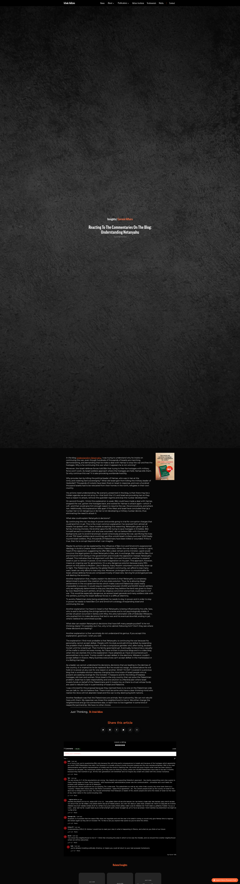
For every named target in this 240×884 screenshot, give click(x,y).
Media (161, 3)
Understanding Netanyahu (88, 458)
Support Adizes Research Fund (225, 880)
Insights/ (112, 219)
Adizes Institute (138, 3)
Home (102, 3)
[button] (111, 3)
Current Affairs (125, 219)
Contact (172, 3)
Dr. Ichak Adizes (96, 712)
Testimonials (151, 3)
